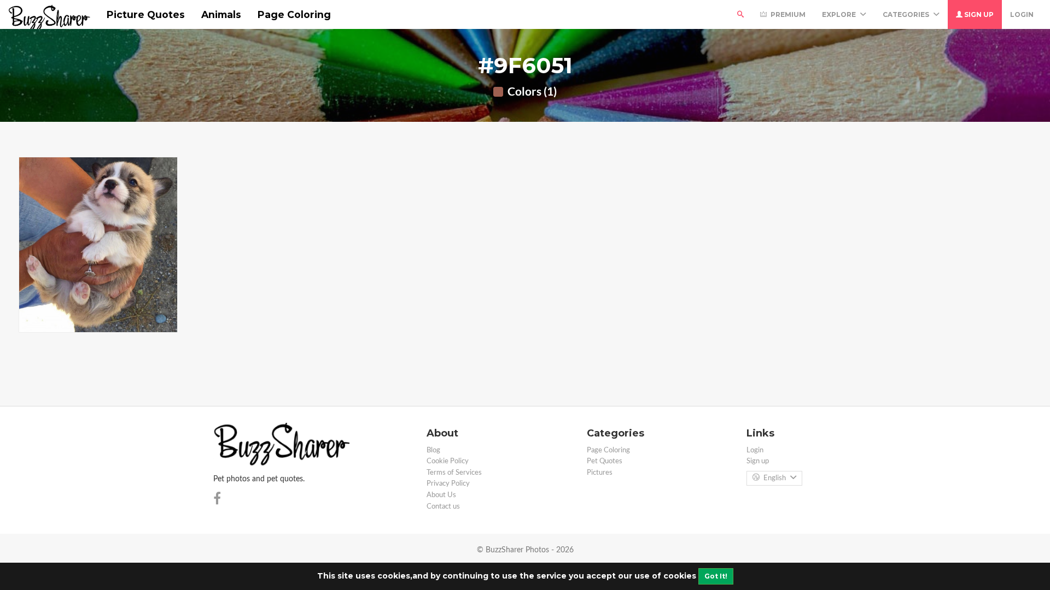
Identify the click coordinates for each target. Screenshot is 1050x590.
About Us (441, 495)
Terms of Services (454, 472)
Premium (787, 14)
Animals (221, 14)
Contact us (443, 506)
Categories (907, 14)
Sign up (978, 14)
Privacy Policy (448, 483)
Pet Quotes (604, 461)
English (775, 478)
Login (1022, 14)
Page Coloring (294, 14)
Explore (840, 14)
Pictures (599, 472)
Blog (433, 450)
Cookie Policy (448, 461)
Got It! (715, 576)
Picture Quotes (146, 14)
